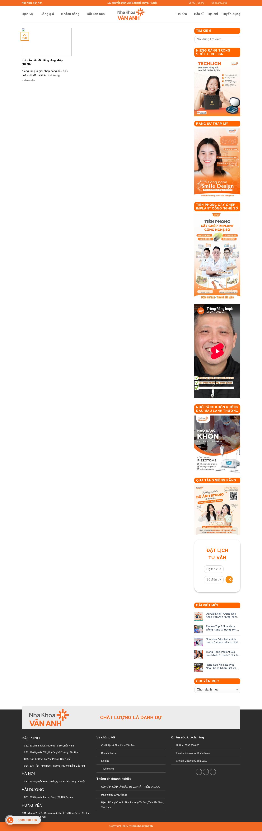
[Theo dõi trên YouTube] (238, 3)
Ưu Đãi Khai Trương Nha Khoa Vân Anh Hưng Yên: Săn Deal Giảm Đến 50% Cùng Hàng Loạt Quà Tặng (222, 615)
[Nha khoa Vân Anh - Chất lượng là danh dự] (131, 14)
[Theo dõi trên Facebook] (231, 3)
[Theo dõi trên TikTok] (213, 717)
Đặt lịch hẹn (96, 14)
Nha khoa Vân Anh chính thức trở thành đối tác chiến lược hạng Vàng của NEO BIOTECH (222, 641)
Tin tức (181, 14)
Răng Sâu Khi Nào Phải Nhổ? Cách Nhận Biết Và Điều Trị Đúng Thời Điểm (221, 666)
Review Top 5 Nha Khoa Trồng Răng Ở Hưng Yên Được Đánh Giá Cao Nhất (221, 628)
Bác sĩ (199, 14)
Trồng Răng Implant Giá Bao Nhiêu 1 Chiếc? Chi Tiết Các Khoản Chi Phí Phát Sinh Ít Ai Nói (223, 653)
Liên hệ (105, 761)
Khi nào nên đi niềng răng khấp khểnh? (42, 62)
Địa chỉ (213, 14)
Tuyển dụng (231, 14)
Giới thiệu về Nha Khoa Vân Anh (118, 745)
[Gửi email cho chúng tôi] (235, 3)
